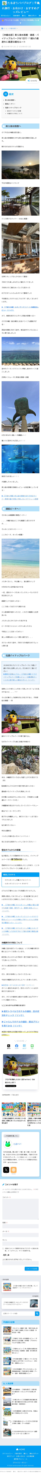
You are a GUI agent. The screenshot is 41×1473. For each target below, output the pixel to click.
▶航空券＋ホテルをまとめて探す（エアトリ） (18, 985)
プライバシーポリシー (20, 1463)
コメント (6, 1197)
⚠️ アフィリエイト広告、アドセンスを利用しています (20, 21)
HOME (21, 1449)
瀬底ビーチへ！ (10, 104)
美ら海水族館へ (10, 100)
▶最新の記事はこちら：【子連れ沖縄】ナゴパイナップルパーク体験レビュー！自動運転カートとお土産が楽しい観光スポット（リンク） (20, 677)
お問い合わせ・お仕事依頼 (25, 1456)
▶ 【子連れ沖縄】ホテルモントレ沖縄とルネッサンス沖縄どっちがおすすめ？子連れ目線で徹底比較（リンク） (20, 931)
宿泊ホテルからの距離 (14, 111)
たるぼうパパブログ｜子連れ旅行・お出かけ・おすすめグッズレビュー (20, 7)
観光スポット (32, 16)
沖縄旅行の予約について (14, 113)
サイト (4, 1240)
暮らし (24, 16)
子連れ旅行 (16, 16)
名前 (5, 1223)
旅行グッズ (11, 1456)
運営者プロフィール (20, 1459)
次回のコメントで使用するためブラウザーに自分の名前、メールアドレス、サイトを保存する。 (21, 1249)
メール (5, 1231)
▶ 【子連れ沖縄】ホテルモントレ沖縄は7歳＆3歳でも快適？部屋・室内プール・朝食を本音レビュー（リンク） (20, 908)
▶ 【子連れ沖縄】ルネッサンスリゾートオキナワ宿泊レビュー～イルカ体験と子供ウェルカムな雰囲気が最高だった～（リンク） (20, 919)
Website (13, 1173)
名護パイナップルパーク (13, 108)
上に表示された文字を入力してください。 (17, 1259)
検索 (37, 1313)
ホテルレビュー (6, 16)
